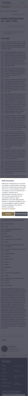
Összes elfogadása (21, 213)
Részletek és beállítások (8, 208)
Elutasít (8, 213)
